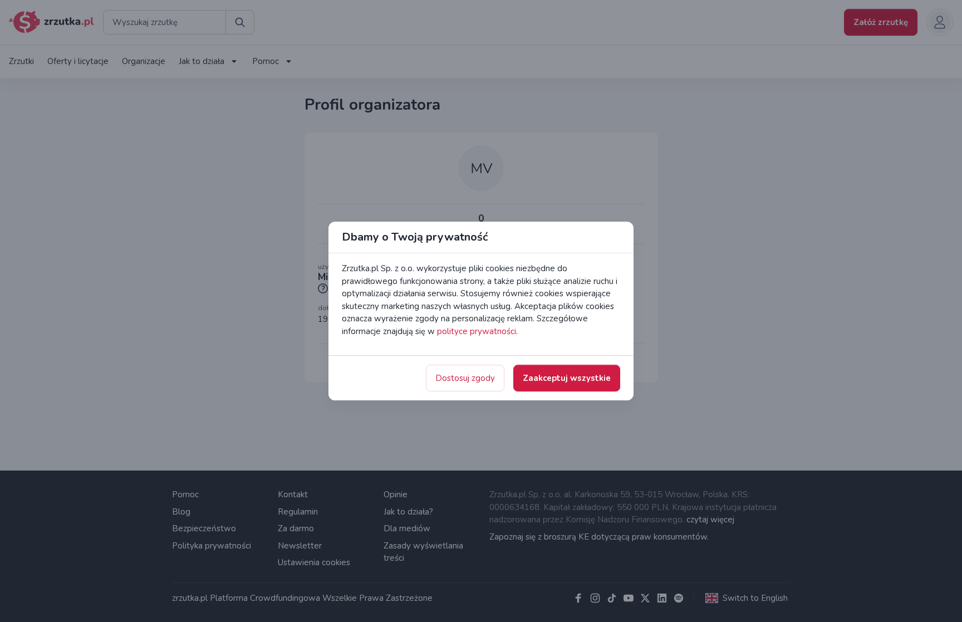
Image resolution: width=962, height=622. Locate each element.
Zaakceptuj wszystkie (567, 378)
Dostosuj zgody (465, 378)
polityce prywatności (476, 331)
